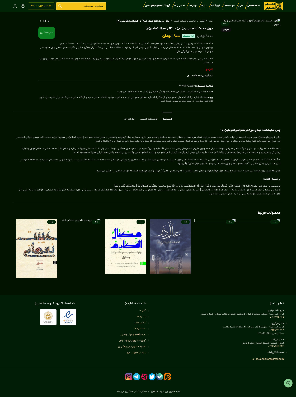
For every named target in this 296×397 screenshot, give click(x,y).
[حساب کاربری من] (15, 6)
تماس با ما (140, 322)
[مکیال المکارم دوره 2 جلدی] (125, 253)
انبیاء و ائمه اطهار (136, 91)
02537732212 (276, 330)
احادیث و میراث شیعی (184, 21)
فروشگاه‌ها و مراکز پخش (133, 334)
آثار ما (203, 91)
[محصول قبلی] (49, 21)
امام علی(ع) (152, 91)
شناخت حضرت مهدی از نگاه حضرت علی (87, 97)
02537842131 (277, 317)
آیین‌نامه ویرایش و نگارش (132, 340)
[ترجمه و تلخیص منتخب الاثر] (81, 253)
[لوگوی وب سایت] (273, 6)
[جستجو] (60, 6)
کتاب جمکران (46, 32)
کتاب (202, 21)
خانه (210, 21)
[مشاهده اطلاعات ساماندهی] (48, 317)
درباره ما (141, 316)
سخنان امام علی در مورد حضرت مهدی (127, 97)
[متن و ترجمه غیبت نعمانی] (36, 253)
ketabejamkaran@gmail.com (268, 359)
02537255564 (276, 346)
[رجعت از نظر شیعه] (259, 253)
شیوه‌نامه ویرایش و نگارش (131, 346)
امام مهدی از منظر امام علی (162, 97)
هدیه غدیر (165, 101)
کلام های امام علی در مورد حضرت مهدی (192, 101)
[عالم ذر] (170, 253)
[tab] (167, 117)
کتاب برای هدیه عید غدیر (52, 97)
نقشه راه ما (139, 328)
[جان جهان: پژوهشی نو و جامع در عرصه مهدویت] (215, 253)
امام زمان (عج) (167, 91)
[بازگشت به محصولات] (45, 21)
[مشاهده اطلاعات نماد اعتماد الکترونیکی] (68, 317)
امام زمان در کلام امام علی (190, 97)
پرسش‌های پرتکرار (136, 352)
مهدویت (121, 91)
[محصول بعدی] (40, 21)
